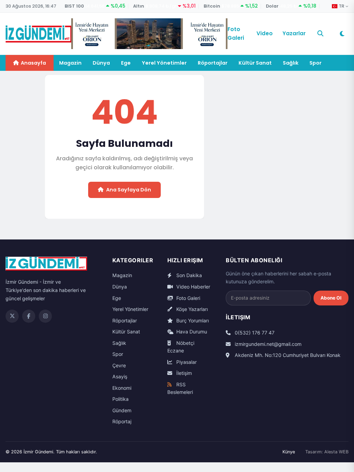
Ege (126, 62)
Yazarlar (294, 33)
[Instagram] (45, 316)
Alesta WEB (336, 451)
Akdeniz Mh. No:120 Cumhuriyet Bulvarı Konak (287, 355)
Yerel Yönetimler (164, 62)
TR (341, 6)
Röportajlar (212, 62)
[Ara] (320, 33)
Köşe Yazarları (191, 309)
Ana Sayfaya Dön (128, 189)
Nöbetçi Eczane (180, 347)
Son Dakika (188, 275)
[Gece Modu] (341, 34)
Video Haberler (192, 287)
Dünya (101, 62)
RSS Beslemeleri (180, 388)
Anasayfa (33, 62)
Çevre (119, 365)
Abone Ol (331, 298)
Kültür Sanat (255, 62)
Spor (315, 62)
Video (265, 33)
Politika (120, 399)
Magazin (70, 62)
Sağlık (290, 62)
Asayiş (119, 376)
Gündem (121, 410)
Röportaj (121, 421)
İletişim (183, 373)
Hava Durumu (191, 331)
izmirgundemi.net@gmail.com (267, 344)
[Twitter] (12, 316)
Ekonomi (121, 388)
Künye (288, 451)
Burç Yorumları (192, 320)
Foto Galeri (235, 33)
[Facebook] (28, 316)
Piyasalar (186, 362)
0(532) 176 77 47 (253, 333)
